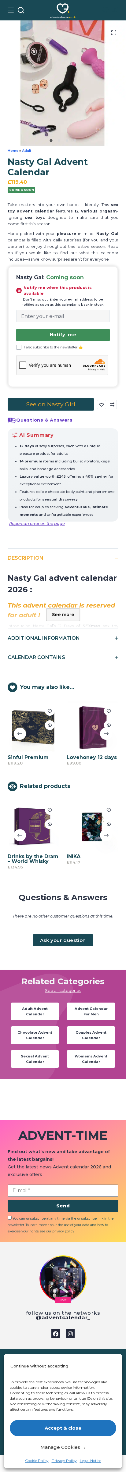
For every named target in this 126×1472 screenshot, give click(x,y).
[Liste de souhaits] (105, 10)
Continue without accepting (39, 1365)
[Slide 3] (67, 140)
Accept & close (63, 1428)
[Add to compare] (112, 404)
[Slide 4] (75, 140)
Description (25, 558)
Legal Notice (90, 1460)
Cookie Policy (37, 1460)
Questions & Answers (44, 420)
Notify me (63, 334)
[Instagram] (70, 1333)
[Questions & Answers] (12, 420)
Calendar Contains (36, 657)
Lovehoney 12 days (71, 757)
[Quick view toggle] (28, 725)
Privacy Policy (64, 1460)
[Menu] (11, 10)
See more (63, 614)
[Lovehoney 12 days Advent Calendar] (71, 727)
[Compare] (115, 10)
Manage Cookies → (63, 1447)
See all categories (63, 997)
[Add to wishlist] (101, 404)
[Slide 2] (59, 140)
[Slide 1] (51, 140)
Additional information (44, 638)
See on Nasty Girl (50, 404)
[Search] (21, 10)
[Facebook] (55, 1333)
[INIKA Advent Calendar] (74, 831)
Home (13, 150)
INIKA (55, 861)
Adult (26, 150)
